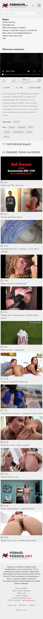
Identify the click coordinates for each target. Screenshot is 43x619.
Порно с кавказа (21, 595)
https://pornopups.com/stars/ (14, 27)
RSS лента (22, 605)
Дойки (16, 121)
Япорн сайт (22, 593)
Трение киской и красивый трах (14, 283)
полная (7, 132)
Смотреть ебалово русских (21, 598)
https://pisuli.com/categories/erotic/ (17, 33)
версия (29, 132)
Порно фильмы (8, 22)
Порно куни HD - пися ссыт (12, 185)
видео (6, 136)
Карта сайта (12, 605)
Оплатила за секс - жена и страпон (15, 445)
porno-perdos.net (28, 600)
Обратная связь (21, 610)
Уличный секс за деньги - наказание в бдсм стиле (21, 413)
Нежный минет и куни (9, 476)
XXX (4, 38)
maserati (12, 127)
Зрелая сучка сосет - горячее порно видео (18, 540)
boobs (30, 127)
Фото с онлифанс (21, 588)
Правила (32, 605)
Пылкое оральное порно (11, 217)
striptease (21, 127)
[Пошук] (38, 13)
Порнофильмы (8, 24)
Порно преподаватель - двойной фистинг (17, 508)
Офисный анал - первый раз (12, 349)
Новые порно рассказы (12, 35)
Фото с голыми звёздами (21, 590)
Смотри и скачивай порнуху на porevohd (19, 30)
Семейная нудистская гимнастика (14, 381)
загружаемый (18, 132)
